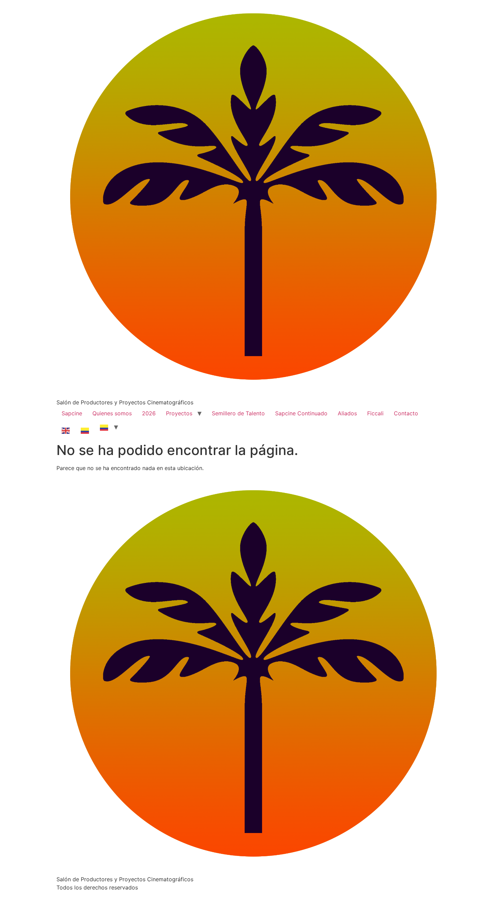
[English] (66, 427)
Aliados (347, 413)
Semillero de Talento (238, 413)
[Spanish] (85, 427)
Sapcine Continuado (301, 413)
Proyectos (179, 413)
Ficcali (375, 413)
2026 (149, 413)
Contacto (406, 413)
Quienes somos (112, 413)
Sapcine (72, 413)
